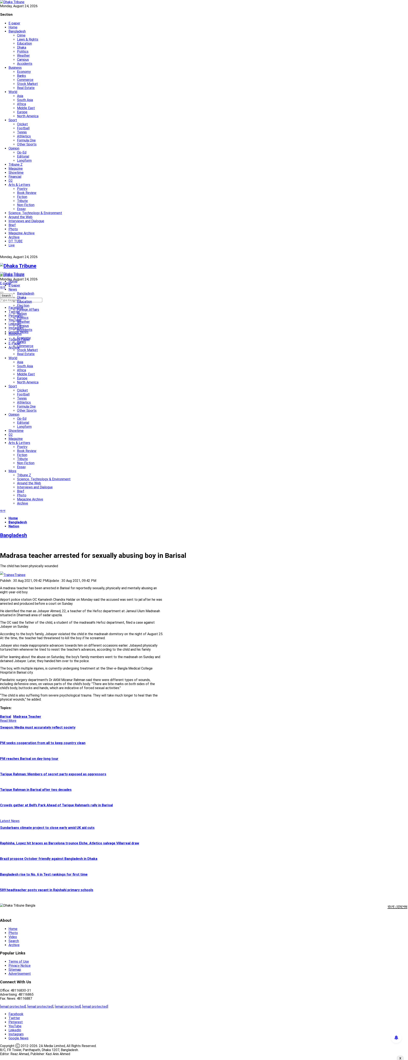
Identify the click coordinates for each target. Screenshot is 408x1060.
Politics (22, 51)
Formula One (26, 140)
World (12, 92)
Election (23, 306)
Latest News (10, 821)
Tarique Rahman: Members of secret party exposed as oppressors (53, 774)
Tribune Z (15, 165)
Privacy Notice (19, 966)
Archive (14, 237)
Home (12, 27)
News (12, 289)
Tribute (22, 201)
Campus (23, 60)
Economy (24, 72)
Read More (8, 721)
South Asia (25, 100)
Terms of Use (18, 962)
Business (15, 68)
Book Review (26, 193)
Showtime (16, 173)
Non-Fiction (25, 205)
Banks (21, 76)
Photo (13, 229)
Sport (12, 120)
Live (11, 245)
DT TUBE (15, 241)
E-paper (14, 23)
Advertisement (19, 974)
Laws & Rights (27, 39)
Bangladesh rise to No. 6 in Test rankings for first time (44, 874)
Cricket (22, 124)
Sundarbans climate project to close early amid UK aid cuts (47, 828)
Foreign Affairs (28, 310)
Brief (12, 225)
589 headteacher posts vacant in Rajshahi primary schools (46, 890)
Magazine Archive (21, 233)
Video (12, 937)
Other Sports (27, 144)
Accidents (24, 64)
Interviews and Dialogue (26, 221)
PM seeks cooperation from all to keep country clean (42, 743)
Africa (21, 104)
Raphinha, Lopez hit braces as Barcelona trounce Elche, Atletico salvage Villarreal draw (69, 843)
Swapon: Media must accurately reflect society (37, 727)
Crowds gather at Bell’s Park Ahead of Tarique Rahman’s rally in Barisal (56, 805)
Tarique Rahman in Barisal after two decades (36, 790)
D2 (10, 181)
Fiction (22, 197)
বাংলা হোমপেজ (397, 906)
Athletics (24, 136)
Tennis (22, 132)
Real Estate (26, 88)
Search (13, 941)
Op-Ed (21, 152)
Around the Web (20, 217)
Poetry (22, 189)
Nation (22, 314)
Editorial (23, 156)
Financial (14, 177)
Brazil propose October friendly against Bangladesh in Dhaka (48, 859)
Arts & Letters (19, 185)
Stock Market (27, 84)
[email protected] (13, 1007)
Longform (24, 160)
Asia (20, 96)
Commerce (25, 80)
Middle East (26, 108)
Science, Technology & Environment (35, 213)
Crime (21, 35)
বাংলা (2, 287)
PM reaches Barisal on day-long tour (29, 759)
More (12, 471)
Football (23, 128)
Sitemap (14, 970)
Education (24, 43)
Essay (21, 209)
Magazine (15, 169)
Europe (22, 112)
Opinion (13, 148)
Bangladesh (17, 31)
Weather (23, 56)
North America (27, 116)
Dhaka (21, 47)
